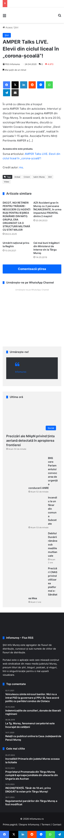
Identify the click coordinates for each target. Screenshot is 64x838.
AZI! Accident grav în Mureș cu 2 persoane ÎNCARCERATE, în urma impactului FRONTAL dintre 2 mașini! (47, 209)
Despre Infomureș (29, 824)
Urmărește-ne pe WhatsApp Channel (32, 289)
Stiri (50, 177)
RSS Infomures (12, 64)
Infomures (20, 371)
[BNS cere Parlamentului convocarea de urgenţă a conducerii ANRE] (25, 469)
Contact (57, 824)
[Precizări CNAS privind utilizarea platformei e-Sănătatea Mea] (25, 580)
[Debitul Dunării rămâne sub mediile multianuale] (25, 545)
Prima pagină (10, 824)
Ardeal (17, 177)
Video (6, 181)
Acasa (8, 27)
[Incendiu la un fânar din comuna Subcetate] (25, 509)
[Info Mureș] (14, 15)
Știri (16, 27)
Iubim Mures (39, 177)
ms (21, 167)
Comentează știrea (32, 269)
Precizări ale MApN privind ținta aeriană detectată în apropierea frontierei (30, 440)
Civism (27, 177)
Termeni (45, 824)
